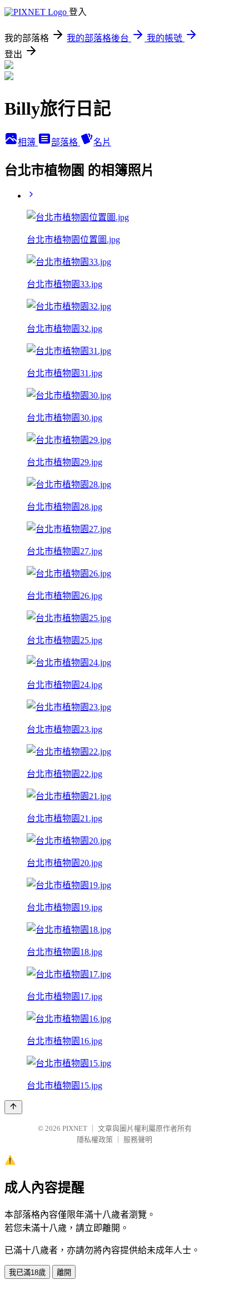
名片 (102, 142)
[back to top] (13, 1107)
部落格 (65, 142)
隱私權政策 (95, 1139)
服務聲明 (137, 1139)
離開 (64, 1272)
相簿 (28, 142)
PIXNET (74, 1128)
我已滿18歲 (27, 1272)
